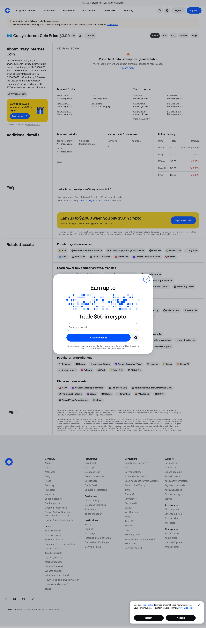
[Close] (198, 605)
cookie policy (147, 605)
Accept (181, 617)
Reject (148, 617)
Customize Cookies (186, 608)
